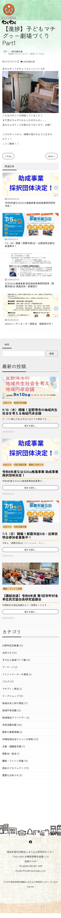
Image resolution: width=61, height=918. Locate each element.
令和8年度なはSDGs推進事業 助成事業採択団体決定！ (30, 473)
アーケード (8, 667)
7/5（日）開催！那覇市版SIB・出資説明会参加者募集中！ (30, 535)
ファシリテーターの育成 (15, 674)
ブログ (5, 681)
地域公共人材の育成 (13, 703)
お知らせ (7, 402)
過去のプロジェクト (13, 768)
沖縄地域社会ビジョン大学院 (17, 739)
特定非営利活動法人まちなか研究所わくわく (30, 881)
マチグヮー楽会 (10, 688)
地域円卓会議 (20, 402)
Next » (51, 156)
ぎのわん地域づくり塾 (14, 660)
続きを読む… (30, 425)
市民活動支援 (29, 61)
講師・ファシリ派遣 (12, 588)
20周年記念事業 (10, 645)
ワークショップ (10, 696)
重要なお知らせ (36, 464)
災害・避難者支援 (11, 746)
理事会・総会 (9, 753)
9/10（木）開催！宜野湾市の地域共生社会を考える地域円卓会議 (29, 411)
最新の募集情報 (10, 732)
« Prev (8, 156)
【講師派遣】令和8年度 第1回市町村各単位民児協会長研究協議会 (30, 597)
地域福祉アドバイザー (14, 717)
